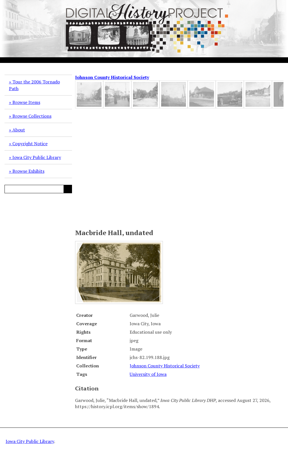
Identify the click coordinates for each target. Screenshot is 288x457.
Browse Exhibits (28, 171)
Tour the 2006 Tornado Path (34, 85)
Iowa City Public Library (36, 157)
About (18, 130)
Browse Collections (31, 116)
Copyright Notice (30, 143)
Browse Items (26, 102)
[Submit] (68, 189)
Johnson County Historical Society (112, 77)
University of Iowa (148, 374)
